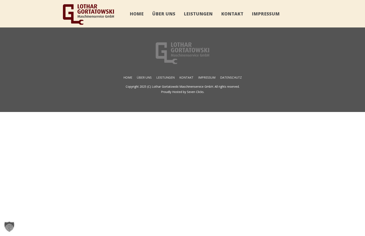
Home (137, 14)
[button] (9, 226)
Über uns (163, 14)
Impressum (266, 14)
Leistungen (198, 14)
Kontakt (232, 14)
